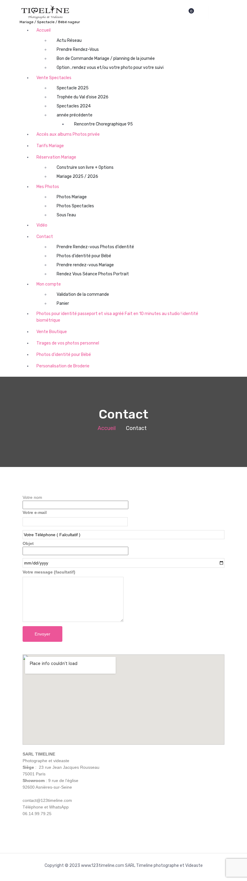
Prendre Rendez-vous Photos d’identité (95, 246)
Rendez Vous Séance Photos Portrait (93, 274)
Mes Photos (47, 186)
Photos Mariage (72, 196)
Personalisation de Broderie (62, 366)
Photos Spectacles (75, 206)
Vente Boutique (51, 331)
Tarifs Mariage (50, 145)
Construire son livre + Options (85, 167)
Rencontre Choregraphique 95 (103, 124)
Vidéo (41, 225)
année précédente (74, 115)
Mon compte (48, 284)
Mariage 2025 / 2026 (77, 176)
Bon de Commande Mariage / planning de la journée (106, 58)
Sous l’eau (66, 215)
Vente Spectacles (53, 77)
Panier (63, 303)
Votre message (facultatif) (49, 572)
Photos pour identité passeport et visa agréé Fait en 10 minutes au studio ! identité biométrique (117, 317)
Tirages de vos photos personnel (67, 343)
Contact (44, 236)
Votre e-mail (35, 512)
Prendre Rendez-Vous (78, 49)
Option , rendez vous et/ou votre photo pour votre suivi (110, 67)
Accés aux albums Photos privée (68, 134)
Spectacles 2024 (74, 106)
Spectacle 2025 (73, 88)
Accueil (43, 30)
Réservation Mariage (56, 157)
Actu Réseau (69, 40)
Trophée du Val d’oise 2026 (82, 97)
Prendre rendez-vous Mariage (85, 264)
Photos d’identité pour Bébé (84, 255)
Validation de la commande (83, 294)
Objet (28, 543)
